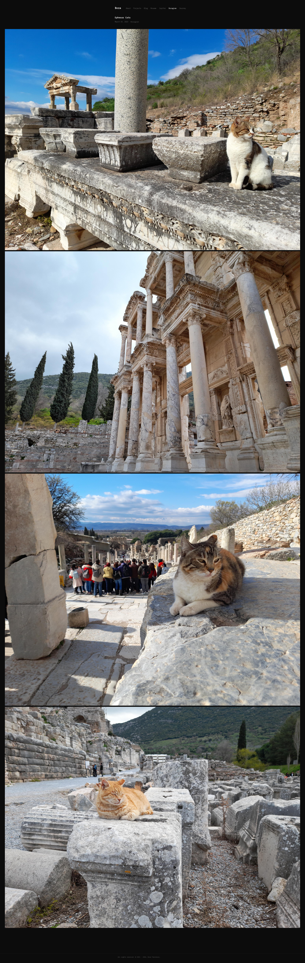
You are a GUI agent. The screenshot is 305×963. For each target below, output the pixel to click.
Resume (153, 8)
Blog (146, 8)
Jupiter (162, 8)
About (128, 8)
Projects (137, 8)
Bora (118, 8)
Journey (182, 8)
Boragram (172, 8)
